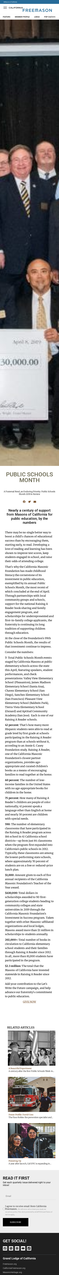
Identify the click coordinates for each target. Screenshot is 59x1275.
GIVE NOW (29, 1001)
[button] (24, 502)
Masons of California (11, 2)
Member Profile (22, 17)
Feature (6, 17)
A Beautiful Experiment (20, 1068)
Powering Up (15, 1161)
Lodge (37, 17)
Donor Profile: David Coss (21, 1114)
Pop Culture (50, 17)
